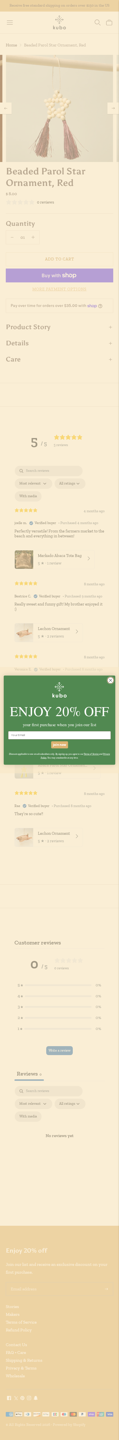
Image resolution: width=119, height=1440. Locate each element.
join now (59, 744)
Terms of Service (91, 754)
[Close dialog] (110, 680)
